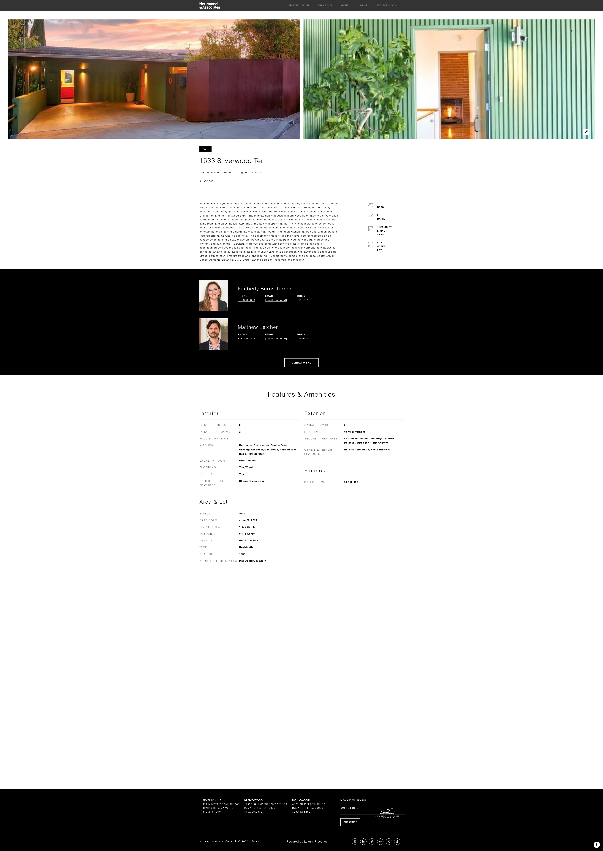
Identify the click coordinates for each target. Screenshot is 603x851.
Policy (255, 841)
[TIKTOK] (397, 841)
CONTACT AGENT (301, 362)
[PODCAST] (346, 841)
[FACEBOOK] (372, 841)
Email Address (349, 807)
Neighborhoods (386, 5)
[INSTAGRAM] (355, 841)
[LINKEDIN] (363, 841)
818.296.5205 (246, 338)
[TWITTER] (389, 841)
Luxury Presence (316, 841)
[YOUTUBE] (380, 841)
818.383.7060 (246, 300)
